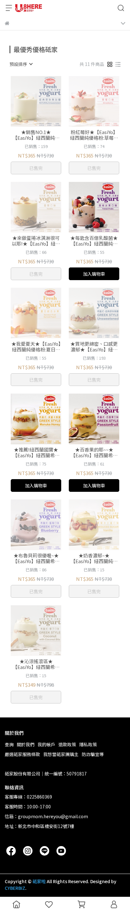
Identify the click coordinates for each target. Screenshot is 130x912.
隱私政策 (88, 744)
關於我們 (25, 744)
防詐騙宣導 (93, 754)
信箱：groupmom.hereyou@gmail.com (46, 816)
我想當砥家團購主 (61, 754)
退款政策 (67, 744)
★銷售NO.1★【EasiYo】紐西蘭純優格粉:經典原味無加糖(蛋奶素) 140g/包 (36, 135)
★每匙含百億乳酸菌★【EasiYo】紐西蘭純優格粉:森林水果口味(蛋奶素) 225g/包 (94, 241)
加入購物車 (94, 274)
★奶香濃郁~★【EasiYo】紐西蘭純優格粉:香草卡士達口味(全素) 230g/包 (94, 558)
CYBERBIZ (15, 888)
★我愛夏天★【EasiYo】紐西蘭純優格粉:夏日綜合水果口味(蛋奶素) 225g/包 (36, 346)
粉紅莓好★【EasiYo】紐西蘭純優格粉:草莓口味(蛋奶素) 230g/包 (94, 135)
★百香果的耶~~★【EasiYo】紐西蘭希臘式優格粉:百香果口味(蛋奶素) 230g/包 (94, 452)
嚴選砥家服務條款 (22, 754)
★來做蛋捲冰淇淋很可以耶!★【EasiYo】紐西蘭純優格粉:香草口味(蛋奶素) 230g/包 (36, 241)
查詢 (9, 744)
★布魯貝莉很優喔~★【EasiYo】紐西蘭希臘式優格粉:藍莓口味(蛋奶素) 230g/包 (36, 558)
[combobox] (20, 64)
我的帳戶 (46, 744)
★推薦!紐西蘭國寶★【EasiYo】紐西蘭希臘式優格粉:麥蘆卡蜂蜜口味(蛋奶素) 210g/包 (36, 452)
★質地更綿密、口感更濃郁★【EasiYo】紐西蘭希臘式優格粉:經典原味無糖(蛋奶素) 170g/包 (94, 346)
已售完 (36, 168)
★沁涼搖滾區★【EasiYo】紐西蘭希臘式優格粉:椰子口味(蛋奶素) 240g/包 (36, 664)
